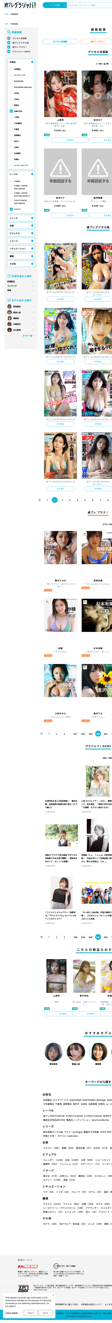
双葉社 (16, 159)
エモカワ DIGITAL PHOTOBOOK (20, 201)
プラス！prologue (73, 1131)
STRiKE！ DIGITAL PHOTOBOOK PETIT (22, 194)
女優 (88, 1203)
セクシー (52, 1179)
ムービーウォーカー (21, 165)
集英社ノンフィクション (78, 1119)
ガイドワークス (19, 75)
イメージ (14, 240)
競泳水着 (84, 1147)
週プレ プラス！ (19, 47)
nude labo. (72, 1135)
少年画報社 (18, 123)
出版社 (13, 61)
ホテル (96, 1191)
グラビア (17, 209)
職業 (12, 256)
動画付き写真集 (91, 1131)
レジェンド (75, 1211)
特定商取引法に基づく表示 (66, 1304)
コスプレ (52, 1147)
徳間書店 (17, 135)
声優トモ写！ (49, 1135)
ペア (49, 1191)
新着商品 (11, 281)
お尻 (87, 1159)
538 (75, 937)
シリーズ (14, 218)
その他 (13, 263)
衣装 (12, 225)
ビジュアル (15, 233)
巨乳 (72, 1159)
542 (105, 937)
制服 (68, 1147)
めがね (101, 1147)
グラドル (52, 1203)
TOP (6, 14)
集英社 (16, 105)
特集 (9, 290)
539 (83, 937)
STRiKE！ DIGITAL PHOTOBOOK (21, 187)
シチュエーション (18, 248)
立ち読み (70, 140)
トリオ (63, 1191)
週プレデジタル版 (20, 42)
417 (75, 733)
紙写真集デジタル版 (53, 1131)
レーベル (14, 174)
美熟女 (86, 1175)
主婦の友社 (18, 111)
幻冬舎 (16, 99)
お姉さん (68, 1175)
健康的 (50, 1163)
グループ (79, 1191)
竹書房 (16, 129)
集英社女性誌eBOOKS (54, 1119)
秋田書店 (17, 69)
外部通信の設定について (91, 1304)
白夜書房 (17, 153)
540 (90, 937)
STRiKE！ (17, 181)
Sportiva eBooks (100, 1119)
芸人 (92, 1211)
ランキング (12, 285)
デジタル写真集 (19, 38)
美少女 (50, 1175)
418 (83, 733)
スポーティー (90, 1163)
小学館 (16, 117)
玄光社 (16, 93)
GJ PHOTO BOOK (93, 1115)
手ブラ (50, 1223)
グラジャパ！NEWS (21, 51)
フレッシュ (69, 1163)
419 (90, 733)
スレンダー (53, 1159)
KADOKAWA (18, 81)
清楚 (69, 1179)
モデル (103, 1203)
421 (105, 733)
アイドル (71, 1203)
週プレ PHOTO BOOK (54, 1115)
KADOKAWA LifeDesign (23, 87)
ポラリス (61, 1135)
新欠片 (16, 141)
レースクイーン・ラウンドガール (63, 1207)
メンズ (95, 1223)
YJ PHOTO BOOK (74, 1115)
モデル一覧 (27, 335)
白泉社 (16, 147)
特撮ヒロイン (53, 1211)
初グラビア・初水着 (73, 1223)
